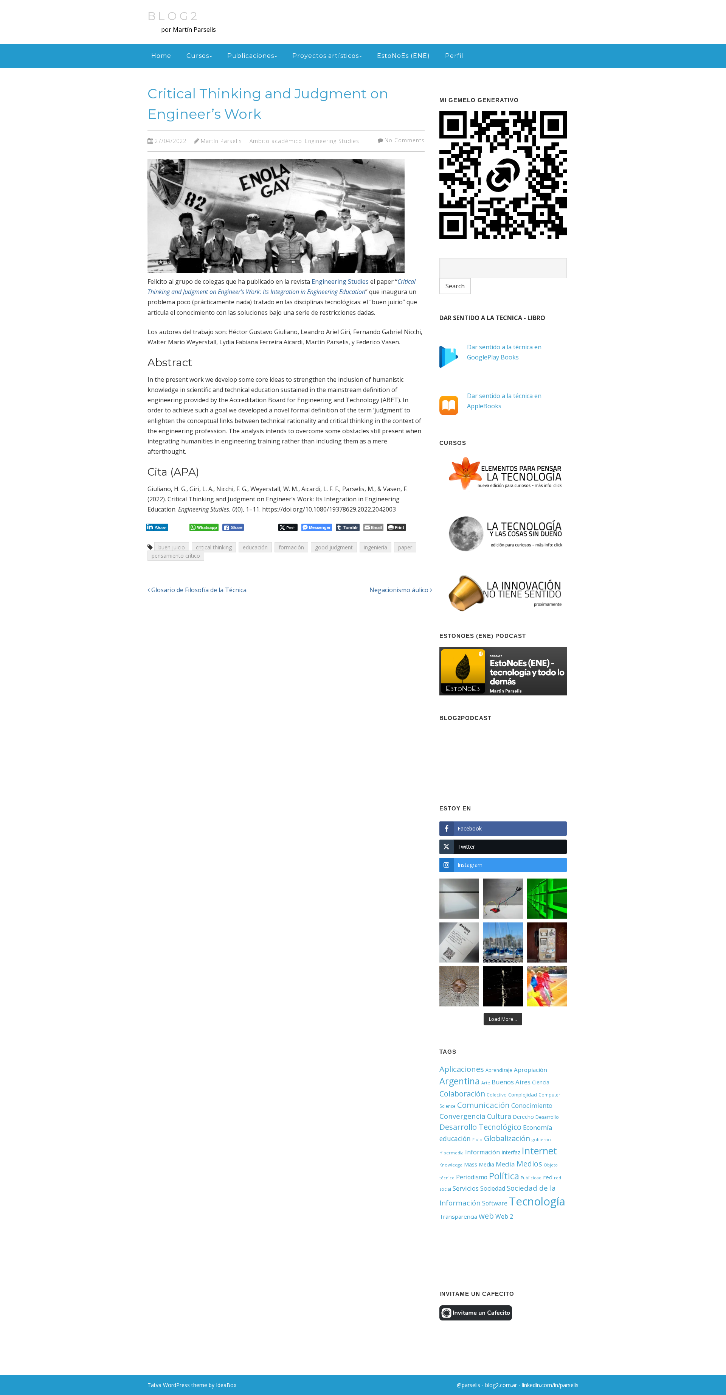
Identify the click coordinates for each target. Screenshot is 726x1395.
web (486, 1215)
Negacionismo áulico (399, 590)
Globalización (507, 1138)
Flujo (477, 1139)
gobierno (541, 1139)
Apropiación (530, 1069)
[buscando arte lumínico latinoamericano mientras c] (547, 899)
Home (161, 55)
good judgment (334, 547)
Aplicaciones (461, 1069)
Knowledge (450, 1165)
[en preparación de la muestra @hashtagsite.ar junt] (459, 942)
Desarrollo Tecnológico (480, 1127)
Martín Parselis (221, 141)
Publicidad (531, 1177)
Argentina (459, 1081)
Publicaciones (250, 55)
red (547, 1177)
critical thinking (214, 547)
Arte (485, 1083)
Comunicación (483, 1105)
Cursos (197, 55)
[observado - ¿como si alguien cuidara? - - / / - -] (459, 986)
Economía (537, 1127)
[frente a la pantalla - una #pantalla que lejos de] (547, 986)
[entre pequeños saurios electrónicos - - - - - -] (503, 899)
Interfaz (510, 1152)
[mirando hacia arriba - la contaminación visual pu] (503, 986)
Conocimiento (531, 1105)
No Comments (405, 140)
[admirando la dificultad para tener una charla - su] (547, 942)
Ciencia (540, 1082)
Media (505, 1164)
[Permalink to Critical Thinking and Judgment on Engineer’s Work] (276, 274)
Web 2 (504, 1216)
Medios (529, 1164)
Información (482, 1152)
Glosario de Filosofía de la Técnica (198, 590)
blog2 (173, 16)
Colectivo (497, 1095)
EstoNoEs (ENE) (403, 55)
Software (494, 1203)
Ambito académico (276, 141)
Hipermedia (451, 1153)
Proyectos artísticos (325, 55)
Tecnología (537, 1201)
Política (504, 1175)
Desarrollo (547, 1117)
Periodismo (471, 1177)
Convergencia (462, 1116)
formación (291, 547)
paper (405, 547)
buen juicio (171, 547)
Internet (539, 1150)
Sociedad (492, 1188)
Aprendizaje (499, 1070)
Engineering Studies (332, 141)
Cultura (499, 1116)
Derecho (523, 1116)
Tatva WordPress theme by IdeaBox (191, 1385)
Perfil (454, 55)
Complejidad (522, 1094)
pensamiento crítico (176, 555)
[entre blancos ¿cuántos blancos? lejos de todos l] (459, 899)
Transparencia (458, 1216)
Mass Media (479, 1164)
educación (255, 547)
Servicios (466, 1188)
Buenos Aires (511, 1082)
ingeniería (375, 547)
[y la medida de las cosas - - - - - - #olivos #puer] (503, 942)
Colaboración (462, 1094)
